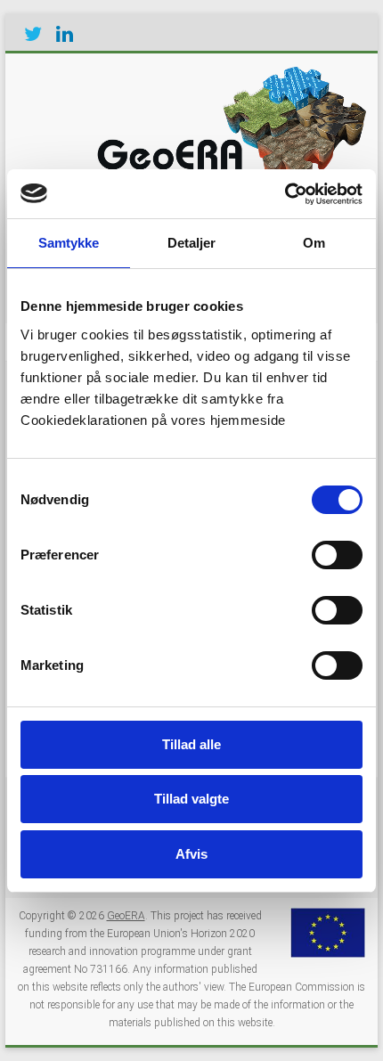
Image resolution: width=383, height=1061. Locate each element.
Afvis (191, 853)
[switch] (337, 555)
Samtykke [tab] (69, 242)
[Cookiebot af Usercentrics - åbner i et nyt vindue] (285, 194)
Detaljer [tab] (191, 242)
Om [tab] (314, 242)
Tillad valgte (191, 798)
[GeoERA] (227, 76)
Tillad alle (191, 744)
